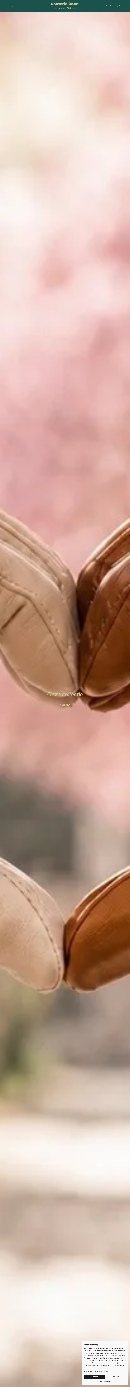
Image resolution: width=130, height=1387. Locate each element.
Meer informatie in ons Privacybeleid (96, 1371)
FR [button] (114, 6)
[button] (65, 6)
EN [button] (110, 6)
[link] (105, 1381)
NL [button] (107, 6)
